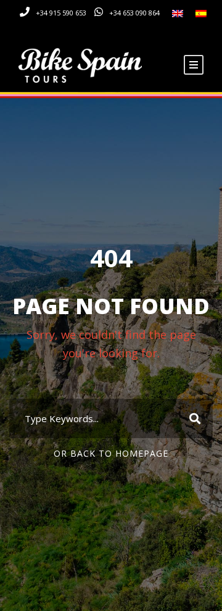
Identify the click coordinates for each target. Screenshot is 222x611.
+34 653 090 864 (134, 12)
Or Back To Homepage (111, 453)
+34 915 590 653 (61, 12)
